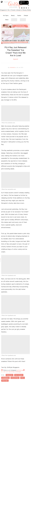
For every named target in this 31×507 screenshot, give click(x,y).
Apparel (15, 59)
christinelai (12, 67)
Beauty (13, 15)
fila (22, 378)
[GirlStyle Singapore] (15, 5)
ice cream (18, 375)
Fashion (19, 15)
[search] (28, 5)
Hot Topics (5, 15)
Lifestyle (26, 15)
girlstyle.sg (20, 370)
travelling (15, 378)
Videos (6, 19)
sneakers (5, 378)
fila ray (5, 380)
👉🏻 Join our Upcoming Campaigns (11, 371)
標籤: (3, 375)
